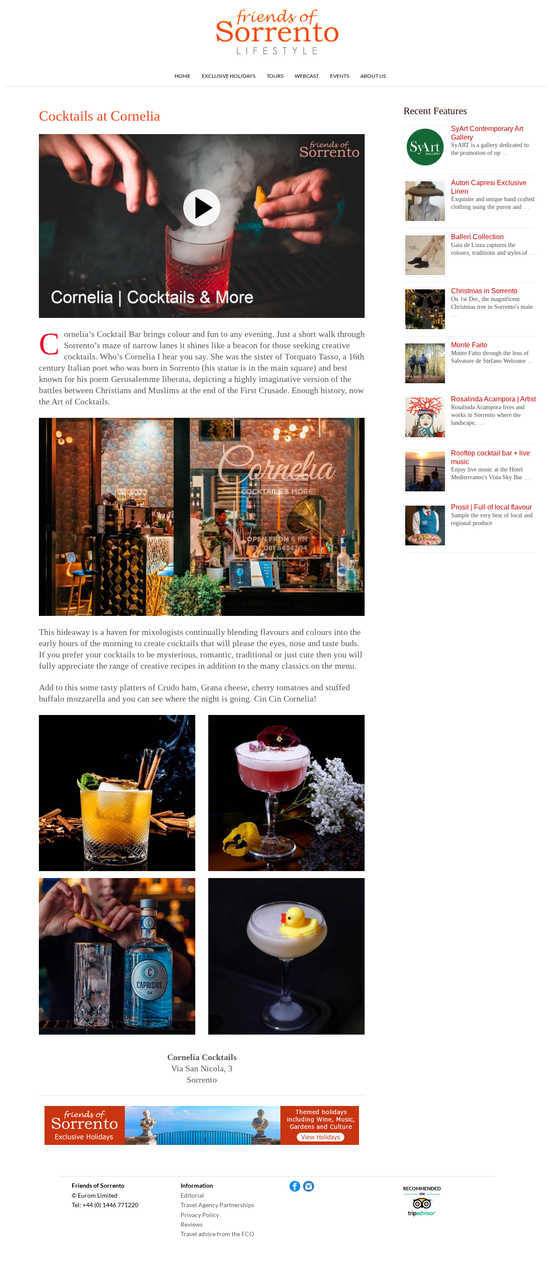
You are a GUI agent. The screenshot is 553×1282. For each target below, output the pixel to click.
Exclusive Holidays (228, 76)
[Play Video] (201, 207)
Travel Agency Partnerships (217, 1204)
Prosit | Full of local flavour (491, 507)
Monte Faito (469, 345)
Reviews (192, 1224)
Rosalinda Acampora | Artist (493, 399)
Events (339, 76)
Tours (275, 76)
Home (183, 76)
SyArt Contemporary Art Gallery (487, 133)
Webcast (307, 76)
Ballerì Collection (477, 236)
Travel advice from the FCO (217, 1233)
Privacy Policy (200, 1214)
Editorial (192, 1195)
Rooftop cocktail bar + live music (490, 457)
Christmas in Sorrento (484, 291)
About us (373, 76)
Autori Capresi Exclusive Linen (489, 187)
